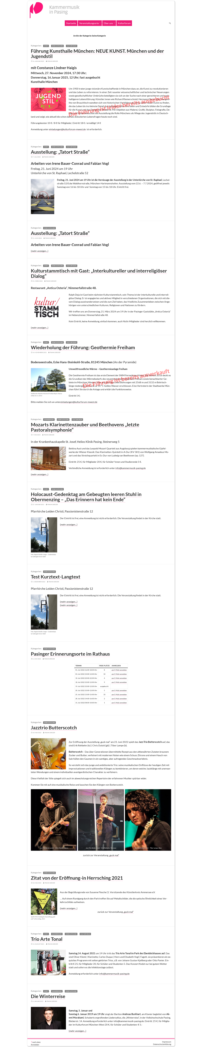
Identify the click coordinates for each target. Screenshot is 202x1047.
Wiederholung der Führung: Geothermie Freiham (83, 347)
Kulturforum (124, 23)
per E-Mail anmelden (119, 670)
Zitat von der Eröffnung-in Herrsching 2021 (77, 878)
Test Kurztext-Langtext (55, 577)
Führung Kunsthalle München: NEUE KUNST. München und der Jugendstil (97, 53)
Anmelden (35, 1044)
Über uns (108, 23)
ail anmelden (122, 699)
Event (46, 46)
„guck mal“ (114, 855)
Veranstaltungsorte (89, 23)
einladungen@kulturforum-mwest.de (67, 129)
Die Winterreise (48, 996)
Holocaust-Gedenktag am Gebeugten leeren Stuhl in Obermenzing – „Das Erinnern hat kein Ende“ (86, 496)
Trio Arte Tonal (46, 939)
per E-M (114, 699)
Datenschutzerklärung (162, 1044)
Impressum (166, 1042)
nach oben (36, 1042)
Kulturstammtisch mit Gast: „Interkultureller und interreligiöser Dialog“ (99, 273)
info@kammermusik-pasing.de (130, 468)
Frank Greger (52, 61)
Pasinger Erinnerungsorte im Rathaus (70, 654)
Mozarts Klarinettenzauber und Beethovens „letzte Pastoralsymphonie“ (85, 427)
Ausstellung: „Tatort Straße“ (60, 152)
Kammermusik (49, 419)
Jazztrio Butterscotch (54, 727)
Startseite (71, 23)
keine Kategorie (57, 46)
